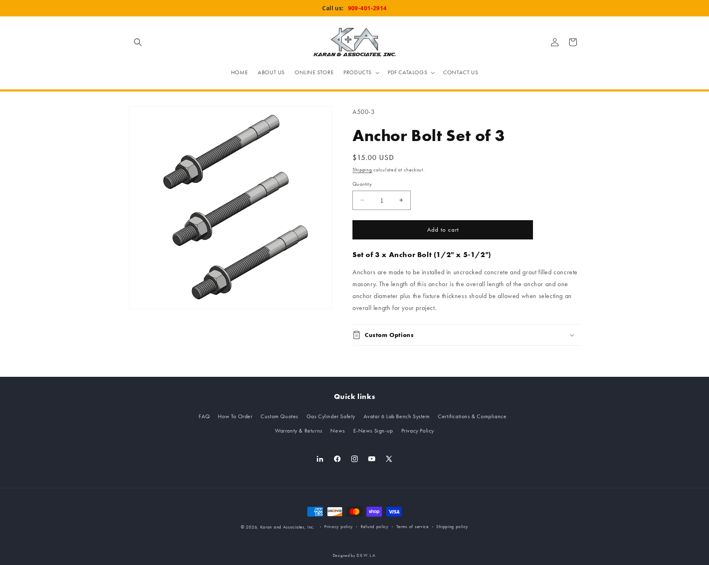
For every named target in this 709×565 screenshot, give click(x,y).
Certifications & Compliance (472, 416)
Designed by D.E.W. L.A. (355, 555)
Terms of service (412, 526)
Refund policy (375, 526)
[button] (138, 42)
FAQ (204, 416)
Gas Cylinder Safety (330, 416)
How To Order (235, 416)
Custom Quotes (279, 416)
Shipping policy (452, 526)
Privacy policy (338, 526)
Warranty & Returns (298, 430)
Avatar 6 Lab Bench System (397, 416)
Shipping (362, 170)
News (337, 430)
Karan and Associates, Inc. (287, 527)
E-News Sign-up (373, 430)
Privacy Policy (417, 430)
